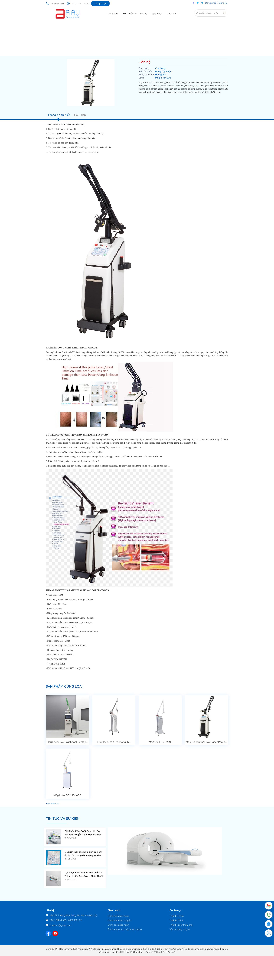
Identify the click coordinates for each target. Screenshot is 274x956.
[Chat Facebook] (268, 924)
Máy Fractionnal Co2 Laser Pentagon (208, 741)
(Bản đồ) (92, 915)
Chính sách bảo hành (118, 924)
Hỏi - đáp (80, 114)
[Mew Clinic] (165, 850)
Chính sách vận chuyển (119, 920)
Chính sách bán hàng (118, 916)
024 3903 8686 (57, 3)
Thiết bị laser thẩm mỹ (181, 924)
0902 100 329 (75, 920)
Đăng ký (223, 2)
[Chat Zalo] (268, 933)
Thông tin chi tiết (59, 114)
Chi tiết (67, 716)
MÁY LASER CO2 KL (160, 741)
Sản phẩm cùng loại (64, 686)
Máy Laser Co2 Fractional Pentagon (68, 741)
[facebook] (48, 933)
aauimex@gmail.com (60, 925)
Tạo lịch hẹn (100, 3)
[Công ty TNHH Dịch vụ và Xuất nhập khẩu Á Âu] (67, 13)
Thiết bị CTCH (176, 920)
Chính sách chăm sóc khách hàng (125, 929)
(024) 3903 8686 (58, 920)
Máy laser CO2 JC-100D (67, 795)
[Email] (268, 905)
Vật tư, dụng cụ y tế (180, 929)
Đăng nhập (210, 2)
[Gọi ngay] (268, 915)
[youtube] (55, 933)
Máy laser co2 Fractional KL (113, 741)
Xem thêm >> (52, 803)
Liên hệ (144, 62)
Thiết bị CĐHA (177, 916)
